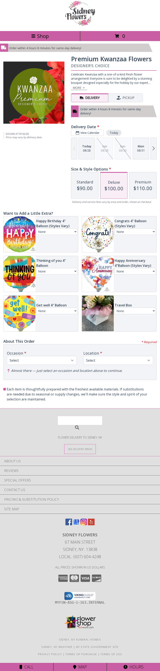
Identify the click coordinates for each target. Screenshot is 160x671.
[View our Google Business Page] (76, 524)
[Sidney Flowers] (80, 25)
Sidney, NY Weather (56, 647)
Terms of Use (111, 654)
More (77, 88)
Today (114, 133)
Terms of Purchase (81, 654)
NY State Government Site (97, 647)
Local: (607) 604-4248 (80, 556)
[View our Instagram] (83, 524)
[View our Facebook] (68, 524)
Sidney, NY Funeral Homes (80, 639)
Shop (43, 36)
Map (81, 667)
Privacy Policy (50, 654)
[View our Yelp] (91, 524)
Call (28, 667)
